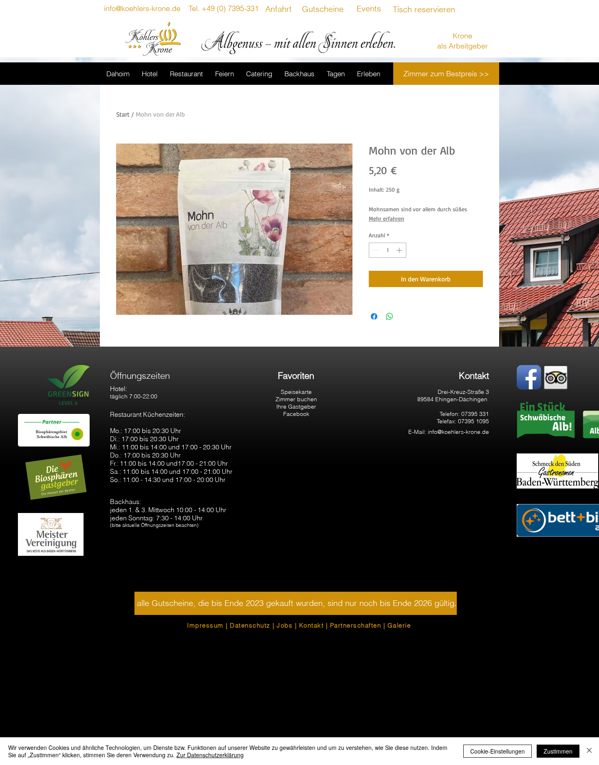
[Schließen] (589, 751)
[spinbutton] (387, 250)
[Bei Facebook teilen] (374, 316)
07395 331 (475, 414)
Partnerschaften (355, 625)
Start (123, 114)
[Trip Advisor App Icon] (555, 377)
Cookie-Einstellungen (497, 751)
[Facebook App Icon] (529, 377)
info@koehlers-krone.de (458, 432)
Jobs (285, 625)
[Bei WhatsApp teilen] (389, 316)
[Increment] (400, 250)
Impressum (205, 625)
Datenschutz (250, 625)
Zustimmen (558, 751)
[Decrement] (375, 250)
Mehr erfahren (386, 218)
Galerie (399, 625)
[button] (295, 603)
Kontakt (311, 625)
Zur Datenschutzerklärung (210, 755)
